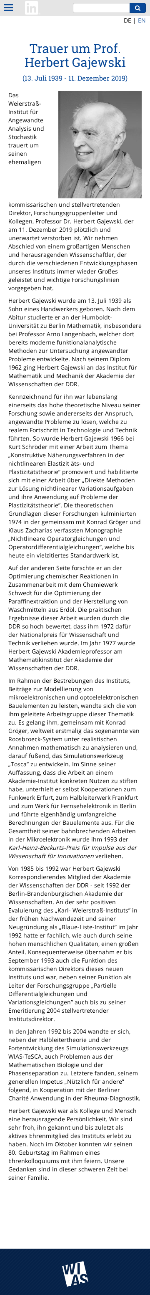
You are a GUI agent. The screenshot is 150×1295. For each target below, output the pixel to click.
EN (142, 20)
